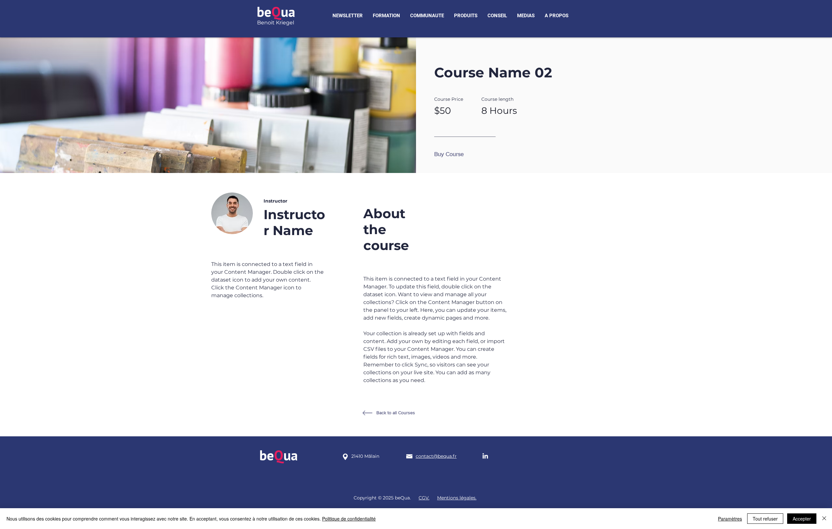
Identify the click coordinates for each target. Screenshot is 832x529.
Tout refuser (765, 518)
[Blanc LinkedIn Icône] (485, 456)
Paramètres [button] (730, 518)
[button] (348, 16)
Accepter (802, 518)
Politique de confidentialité (349, 518)
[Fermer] (824, 518)
